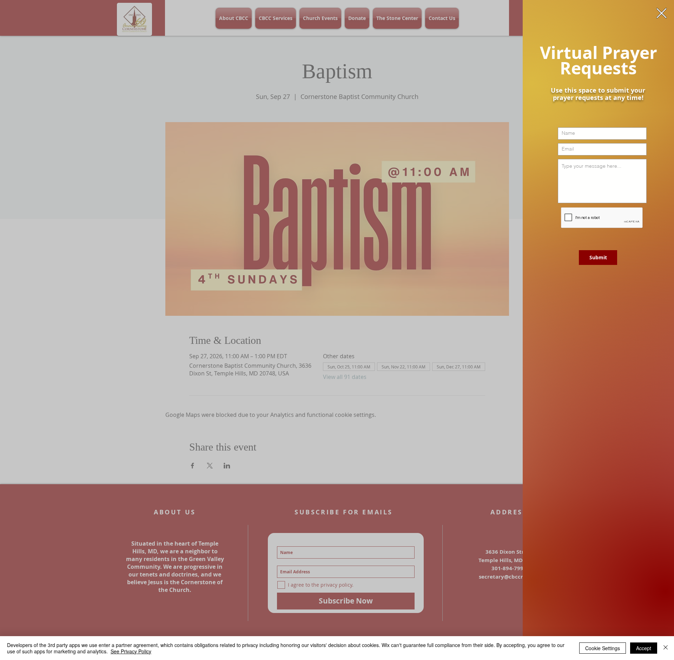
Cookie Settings (602, 648)
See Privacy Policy (131, 651)
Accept (643, 648)
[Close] (665, 648)
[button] (661, 13)
